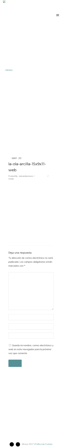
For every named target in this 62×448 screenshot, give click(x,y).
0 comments (40, 176)
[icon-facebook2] (12, 444)
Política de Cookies (44, 444)
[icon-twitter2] (19, 444)
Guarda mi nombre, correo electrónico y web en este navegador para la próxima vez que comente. (31, 349)
